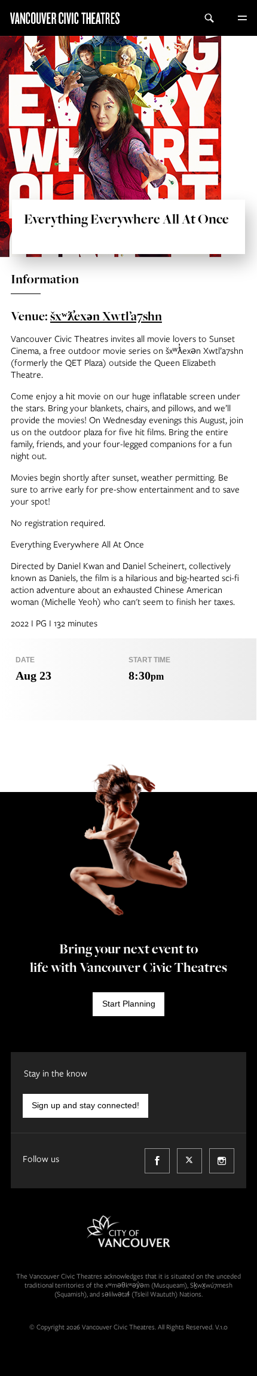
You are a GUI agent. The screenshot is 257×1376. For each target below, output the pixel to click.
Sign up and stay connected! (85, 1105)
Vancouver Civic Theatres (60, 18)
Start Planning (128, 1003)
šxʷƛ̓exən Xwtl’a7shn (106, 315)
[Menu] (242, 18)
